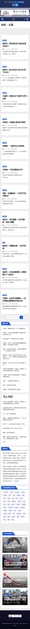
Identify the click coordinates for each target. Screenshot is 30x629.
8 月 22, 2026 (9, 585)
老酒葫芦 (19, 513)
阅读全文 (17, 481)
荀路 (4, 516)
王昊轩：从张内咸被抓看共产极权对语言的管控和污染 (15, 564)
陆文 (18, 516)
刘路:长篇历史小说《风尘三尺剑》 (13, 428)
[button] (24, 19)
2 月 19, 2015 (7, 225)
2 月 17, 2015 (7, 251)
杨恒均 (18, 504)
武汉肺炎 (22, 507)
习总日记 (5, 492)
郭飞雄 (13, 516)
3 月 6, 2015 (7, 149)
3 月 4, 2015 (7, 199)
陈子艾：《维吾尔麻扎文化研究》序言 (14, 424)
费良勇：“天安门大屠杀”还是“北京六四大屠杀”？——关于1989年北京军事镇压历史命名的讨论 (15, 356)
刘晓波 (18, 495)
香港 (4, 519)
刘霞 (9, 498)
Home (15, 625)
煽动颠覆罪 (11, 595)
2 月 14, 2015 (7, 277)
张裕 (24, 501)
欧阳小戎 (11, 507)
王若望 (5, 513)
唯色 (17, 498)
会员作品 (6, 543)
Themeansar (25, 623)
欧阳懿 (16, 507)
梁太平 (5, 507)
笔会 (14, 513)
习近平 (11, 492)
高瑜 (13, 519)
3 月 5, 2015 (7, 172)
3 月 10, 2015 (7, 75)
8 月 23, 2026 (9, 567)
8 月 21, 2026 (9, 602)
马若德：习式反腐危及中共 (12, 170)
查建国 (23, 504)
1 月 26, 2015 (7, 303)
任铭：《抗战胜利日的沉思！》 (12, 381)
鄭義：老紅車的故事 (9, 432)
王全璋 (19, 510)
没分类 (5, 560)
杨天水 (13, 504)
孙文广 (21, 498)
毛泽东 (5, 510)
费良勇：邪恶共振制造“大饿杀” (12, 389)
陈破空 (22, 516)
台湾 (13, 498)
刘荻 (4, 498)
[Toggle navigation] (14, 19)
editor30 (18, 550)
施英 (9, 504)
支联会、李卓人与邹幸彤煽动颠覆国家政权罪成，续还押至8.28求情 (15, 599)
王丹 (15, 510)
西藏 (9, 516)
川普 (9, 501)
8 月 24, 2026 (9, 550)
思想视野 (4, 40)
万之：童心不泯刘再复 (9, 413)
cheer (16, 49)
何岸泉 (23, 492)
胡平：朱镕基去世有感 (9, 385)
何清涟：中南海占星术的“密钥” (14, 122)
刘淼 (23, 495)
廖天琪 (19, 501)
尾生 (4, 501)
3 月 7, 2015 (7, 125)
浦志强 (10, 510)
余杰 (10, 495)
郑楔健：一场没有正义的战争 (13, 146)
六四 (14, 495)
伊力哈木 (17, 492)
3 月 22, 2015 (7, 49)
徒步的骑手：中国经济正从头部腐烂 (13, 338)
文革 (4, 504)
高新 (9, 519)
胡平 (24, 513)
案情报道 (6, 595)
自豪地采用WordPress (7, 623)
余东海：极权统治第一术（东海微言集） (14, 328)
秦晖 (10, 513)
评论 (4, 242)
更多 (4, 442)
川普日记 (14, 501)
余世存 (5, 495)
